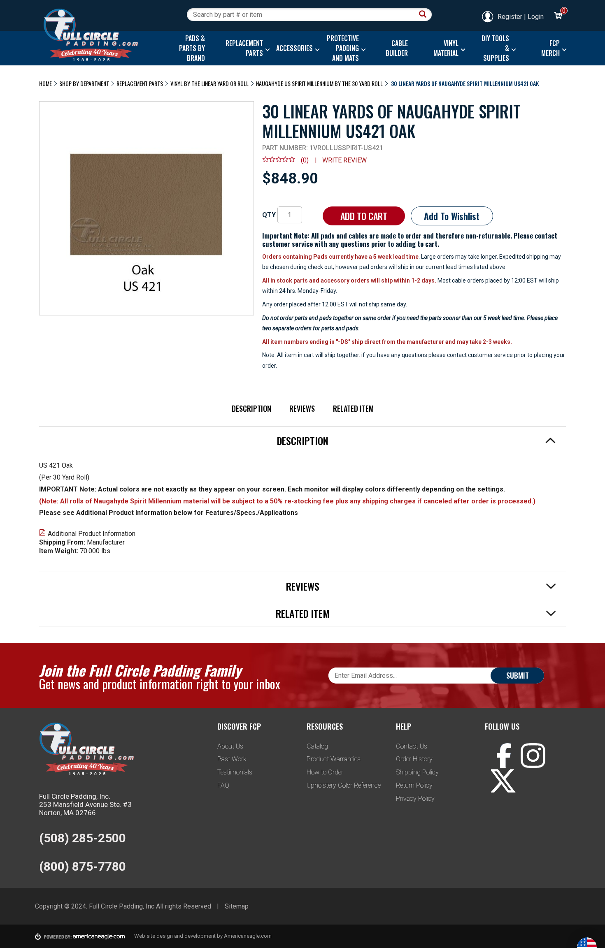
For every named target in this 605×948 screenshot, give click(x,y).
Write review (344, 160)
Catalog (317, 746)
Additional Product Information (91, 534)
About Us (230, 746)
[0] (558, 17)
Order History (414, 759)
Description (251, 408)
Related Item (353, 408)
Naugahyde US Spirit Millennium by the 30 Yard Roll (319, 83)
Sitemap (237, 906)
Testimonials (234, 772)
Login (536, 17)
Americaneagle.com (248, 936)
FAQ (223, 785)
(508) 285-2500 (82, 838)
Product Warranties (334, 759)
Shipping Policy (417, 772)
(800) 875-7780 (82, 866)
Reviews (302, 408)
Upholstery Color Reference (344, 785)
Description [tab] (302, 440)
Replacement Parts (139, 83)
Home (45, 83)
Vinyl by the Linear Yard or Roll (209, 83)
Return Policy (414, 785)
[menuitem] (190, 48)
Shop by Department (84, 83)
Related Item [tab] (303, 613)
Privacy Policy (415, 798)
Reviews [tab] (302, 586)
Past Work (232, 759)
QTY (269, 215)
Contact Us (411, 746)
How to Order (325, 772)
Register (510, 17)
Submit (517, 675)
